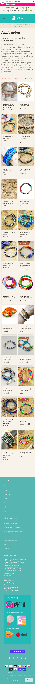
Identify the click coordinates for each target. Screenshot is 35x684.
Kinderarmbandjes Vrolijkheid (25, 389)
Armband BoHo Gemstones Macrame (8, 421)
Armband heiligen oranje (8, 327)
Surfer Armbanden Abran (7, 170)
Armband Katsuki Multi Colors (25, 453)
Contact (7, 544)
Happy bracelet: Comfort (8, 137)
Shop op (6, 498)
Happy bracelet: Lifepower (8, 264)
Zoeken (6, 549)
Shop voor (7, 494)
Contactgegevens (18, 681)
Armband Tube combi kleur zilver (26, 296)
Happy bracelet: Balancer (25, 169)
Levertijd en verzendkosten (13, 532)
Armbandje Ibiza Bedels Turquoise (25, 358)
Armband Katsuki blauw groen (25, 233)
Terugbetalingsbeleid (15, 675)
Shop (5, 490)
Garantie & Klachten (11, 540)
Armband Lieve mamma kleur (8, 389)
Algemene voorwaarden (12, 527)
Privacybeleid (28, 675)
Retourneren (8, 536)
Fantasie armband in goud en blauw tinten (26, 265)
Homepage (7, 486)
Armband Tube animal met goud (25, 327)
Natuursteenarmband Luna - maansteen (25, 138)
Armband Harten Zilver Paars (8, 358)
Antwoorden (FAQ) (10, 523)
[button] (4, 18)
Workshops (7, 503)
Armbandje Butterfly (23, 420)
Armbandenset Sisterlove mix (24, 104)
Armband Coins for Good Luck (8, 202)
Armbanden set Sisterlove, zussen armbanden (9, 105)
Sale (5, 507)
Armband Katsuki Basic (9, 233)
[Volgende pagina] (30, 469)
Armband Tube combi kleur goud (9, 296)
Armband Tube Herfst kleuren (24, 202)
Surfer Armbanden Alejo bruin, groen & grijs (9, 455)
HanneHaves (16, 673)
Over (5, 511)
